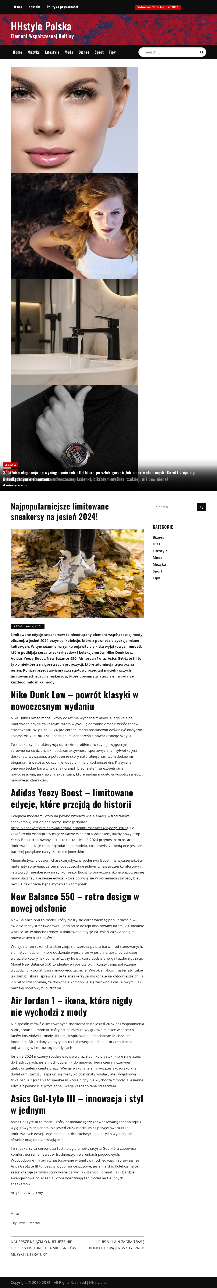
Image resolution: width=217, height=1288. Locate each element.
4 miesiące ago (15, 485)
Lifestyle (52, 52)
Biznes (84, 52)
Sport (99, 52)
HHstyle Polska (41, 25)
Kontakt (34, 6)
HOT (156, 544)
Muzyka (34, 52)
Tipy (112, 52)
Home (17, 52)
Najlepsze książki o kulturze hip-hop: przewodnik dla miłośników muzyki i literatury (43, 1248)
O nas (18, 6)
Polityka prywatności (62, 6)
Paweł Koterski (29, 1223)
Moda (69, 52)
